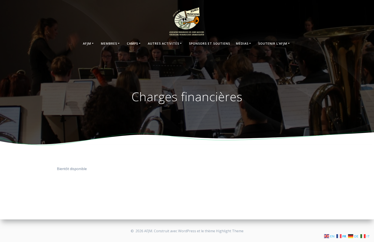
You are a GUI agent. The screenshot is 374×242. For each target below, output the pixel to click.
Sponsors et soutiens (209, 43)
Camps (132, 43)
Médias (242, 43)
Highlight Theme (229, 231)
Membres (109, 43)
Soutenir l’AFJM (272, 43)
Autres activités (163, 43)
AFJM (87, 43)
